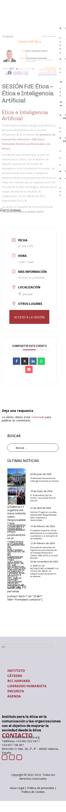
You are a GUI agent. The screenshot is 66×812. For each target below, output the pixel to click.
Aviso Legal (17, 788)
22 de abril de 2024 (40, 508)
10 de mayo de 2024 (41, 491)
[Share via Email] (29, 369)
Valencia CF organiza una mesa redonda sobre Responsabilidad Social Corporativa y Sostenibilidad (43, 516)
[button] (60, 22)
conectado (38, 417)
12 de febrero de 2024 (42, 543)
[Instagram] (19, 757)
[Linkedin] (12, 757)
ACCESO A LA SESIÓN (31, 277)
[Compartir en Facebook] (16, 361)
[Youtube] (4, 757)
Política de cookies (33, 792)
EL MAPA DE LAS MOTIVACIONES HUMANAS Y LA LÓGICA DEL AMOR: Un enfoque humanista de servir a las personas (44, 571)
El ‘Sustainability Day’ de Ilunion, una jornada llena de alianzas (43, 498)
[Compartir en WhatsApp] (41, 361)
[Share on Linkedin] (33, 361)
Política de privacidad (40, 788)
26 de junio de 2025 (41, 474)
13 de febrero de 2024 (42, 526)
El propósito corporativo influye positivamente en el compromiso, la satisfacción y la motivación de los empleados (44, 534)
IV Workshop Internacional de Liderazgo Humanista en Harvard (44, 479)
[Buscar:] (33, 448)
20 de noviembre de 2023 (44, 561)
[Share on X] (24, 361)
